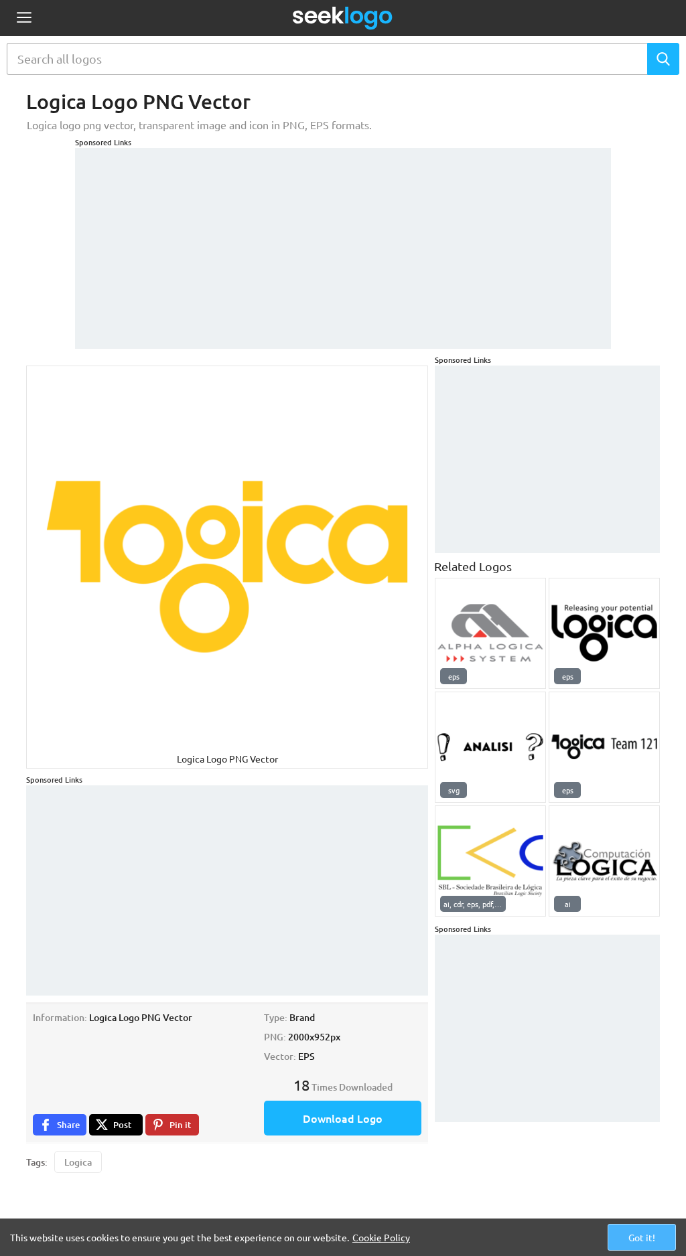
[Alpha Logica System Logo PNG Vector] (490, 633)
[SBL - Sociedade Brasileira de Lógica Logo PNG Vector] (490, 861)
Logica (78, 1162)
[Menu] (24, 18)
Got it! (641, 1237)
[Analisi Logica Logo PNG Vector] (490, 747)
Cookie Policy (381, 1237)
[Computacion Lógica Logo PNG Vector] (604, 861)
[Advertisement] (343, 241)
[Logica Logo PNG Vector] (604, 633)
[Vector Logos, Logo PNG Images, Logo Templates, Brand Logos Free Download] (343, 18)
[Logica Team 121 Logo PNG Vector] (604, 747)
